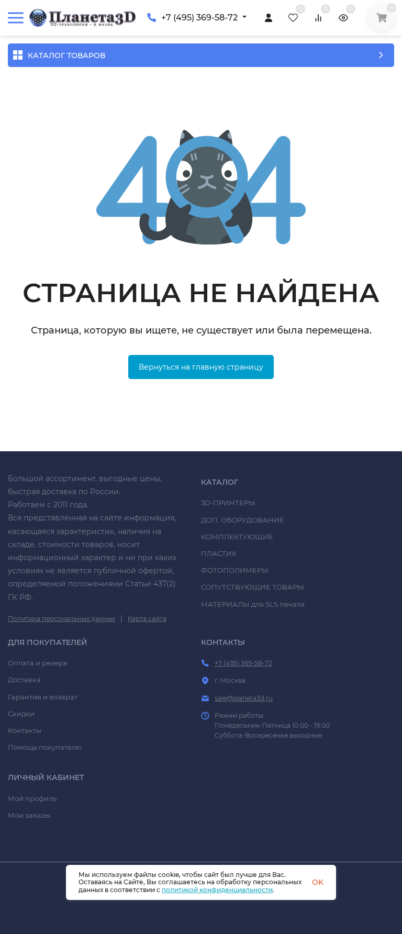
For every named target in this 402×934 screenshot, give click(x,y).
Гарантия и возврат (42, 697)
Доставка (24, 679)
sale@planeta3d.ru (244, 698)
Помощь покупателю (45, 747)
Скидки (21, 713)
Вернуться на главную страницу (201, 367)
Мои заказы (29, 815)
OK (317, 882)
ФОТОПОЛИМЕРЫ (235, 570)
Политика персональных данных (61, 618)
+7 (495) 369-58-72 (199, 18)
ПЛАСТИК (219, 553)
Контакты (24, 730)
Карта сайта (147, 618)
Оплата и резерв (38, 663)
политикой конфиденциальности (217, 890)
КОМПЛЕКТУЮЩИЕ (237, 536)
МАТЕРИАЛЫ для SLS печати (253, 604)
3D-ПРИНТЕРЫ (228, 502)
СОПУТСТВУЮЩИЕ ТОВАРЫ (252, 587)
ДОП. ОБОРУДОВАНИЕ (242, 520)
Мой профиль (32, 798)
